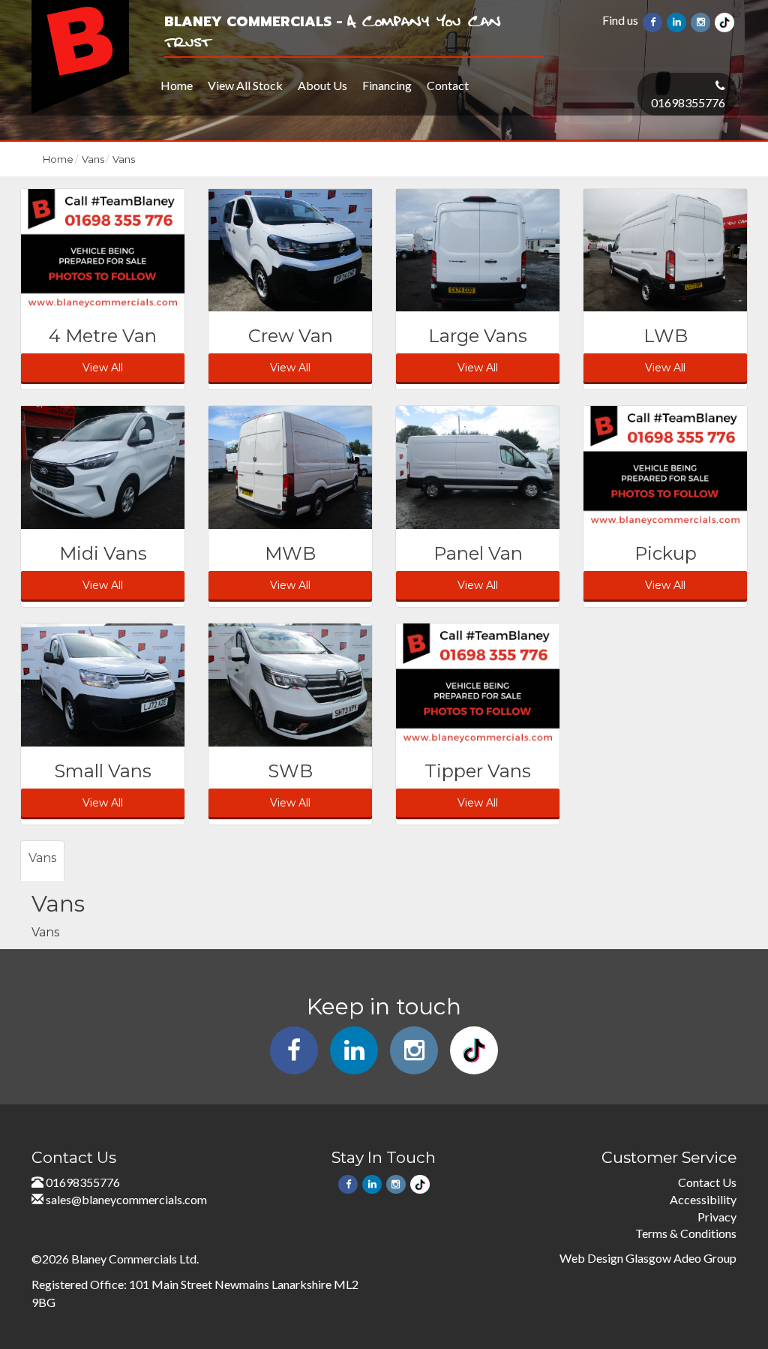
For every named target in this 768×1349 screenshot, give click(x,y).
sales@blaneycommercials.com (126, 1199)
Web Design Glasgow (615, 1258)
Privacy (717, 1216)
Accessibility (703, 1199)
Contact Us (707, 1182)
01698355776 (688, 102)
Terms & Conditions (685, 1233)
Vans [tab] (42, 858)
